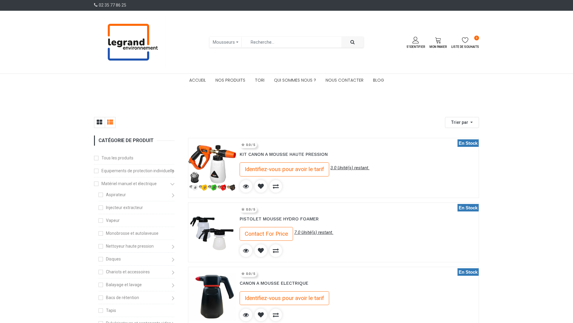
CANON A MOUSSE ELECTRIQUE (274, 283)
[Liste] (110, 122)
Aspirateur (116, 194)
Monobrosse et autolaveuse (132, 233)
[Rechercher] (352, 42)
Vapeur (113, 220)
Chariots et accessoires (128, 271)
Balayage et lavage (124, 284)
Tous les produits (117, 158)
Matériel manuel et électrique (129, 183)
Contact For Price (266, 234)
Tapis (111, 310)
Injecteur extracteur (124, 207)
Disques (113, 259)
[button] (462, 122)
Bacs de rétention (122, 297)
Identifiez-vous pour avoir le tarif (284, 169)
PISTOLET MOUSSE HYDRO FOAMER (279, 219)
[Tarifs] (99, 122)
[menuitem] (197, 80)
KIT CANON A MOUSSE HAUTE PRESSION (284, 154)
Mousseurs (224, 42)
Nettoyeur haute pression (130, 246)
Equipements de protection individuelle (137, 170)
